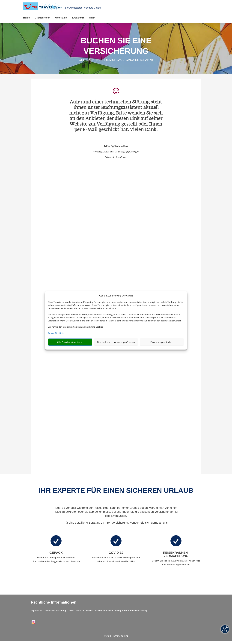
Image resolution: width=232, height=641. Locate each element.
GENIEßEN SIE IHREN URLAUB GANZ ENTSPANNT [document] (116, 59)
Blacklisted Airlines (104, 610)
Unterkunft (61, 17)
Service (89, 610)
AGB (117, 610)
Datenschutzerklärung (55, 610)
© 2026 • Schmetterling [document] (116, 635)
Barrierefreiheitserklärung (134, 610)
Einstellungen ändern (161, 342)
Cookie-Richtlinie (56, 333)
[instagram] (33, 623)
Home (26, 17)
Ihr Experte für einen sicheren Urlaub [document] (116, 490)
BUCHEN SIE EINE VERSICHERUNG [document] (116, 45)
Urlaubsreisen (42, 17)
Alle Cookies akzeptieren (70, 342)
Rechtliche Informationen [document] (53, 602)
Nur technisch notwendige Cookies (116, 342)
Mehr (92, 17)
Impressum (36, 610)
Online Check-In (76, 610)
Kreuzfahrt (78, 17)
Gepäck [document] (56, 552)
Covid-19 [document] (116, 552)
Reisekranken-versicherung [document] (176, 554)
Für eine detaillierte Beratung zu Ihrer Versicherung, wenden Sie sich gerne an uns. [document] (116, 522)
